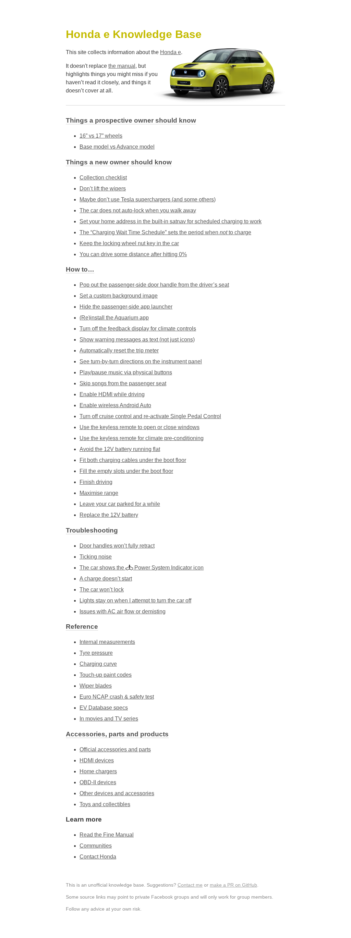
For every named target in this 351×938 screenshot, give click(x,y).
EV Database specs (104, 708)
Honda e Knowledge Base (134, 34)
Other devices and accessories (117, 793)
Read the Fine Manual (107, 835)
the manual (121, 66)
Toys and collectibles (105, 804)
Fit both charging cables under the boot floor (133, 460)
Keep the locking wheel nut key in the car (129, 243)
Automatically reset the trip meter (119, 350)
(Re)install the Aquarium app (114, 318)
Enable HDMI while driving (112, 394)
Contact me (190, 885)
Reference (82, 626)
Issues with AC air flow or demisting (123, 611)
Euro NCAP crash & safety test (117, 697)
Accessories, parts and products (117, 734)
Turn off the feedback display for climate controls (138, 329)
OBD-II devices (98, 782)
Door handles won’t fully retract (117, 546)
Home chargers (98, 771)
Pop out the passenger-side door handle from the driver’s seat (154, 285)
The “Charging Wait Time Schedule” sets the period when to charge (165, 232)
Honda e (170, 52)
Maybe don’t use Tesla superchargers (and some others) (148, 199)
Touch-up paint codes (106, 675)
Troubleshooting (92, 530)
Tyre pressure (96, 653)
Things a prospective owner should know (131, 120)
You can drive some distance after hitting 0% (133, 254)
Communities (96, 846)
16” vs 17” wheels (101, 136)
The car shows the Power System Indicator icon (142, 568)
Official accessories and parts (115, 749)
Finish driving (96, 482)
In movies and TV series (109, 719)
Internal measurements (107, 642)
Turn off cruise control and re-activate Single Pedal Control (150, 416)
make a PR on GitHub (233, 885)
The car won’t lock (102, 589)
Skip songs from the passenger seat (123, 383)
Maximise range (99, 493)
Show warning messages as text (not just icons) (137, 339)
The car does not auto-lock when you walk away (138, 210)
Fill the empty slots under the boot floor (126, 471)
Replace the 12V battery (109, 515)
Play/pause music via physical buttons (126, 372)
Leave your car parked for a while (120, 504)
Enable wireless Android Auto (115, 405)
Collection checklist (103, 177)
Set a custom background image (119, 296)
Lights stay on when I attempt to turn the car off (135, 600)
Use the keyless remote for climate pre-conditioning (142, 438)
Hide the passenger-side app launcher (126, 307)
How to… (80, 269)
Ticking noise (96, 557)
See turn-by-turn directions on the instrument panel (141, 361)
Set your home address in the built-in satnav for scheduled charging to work (171, 221)
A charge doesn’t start (106, 578)
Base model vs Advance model (117, 147)
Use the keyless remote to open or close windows (139, 427)
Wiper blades (96, 686)
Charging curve (98, 664)
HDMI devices (97, 760)
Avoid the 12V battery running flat (120, 449)
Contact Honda (98, 857)
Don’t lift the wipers (103, 188)
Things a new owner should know (119, 162)
